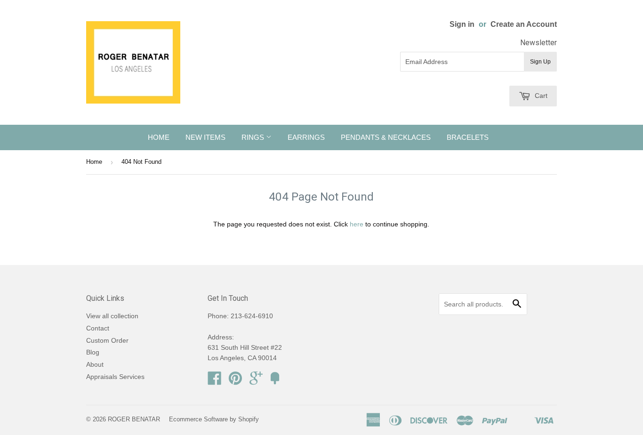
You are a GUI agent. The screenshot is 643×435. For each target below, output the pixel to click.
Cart (540, 95)
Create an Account (523, 24)
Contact (97, 328)
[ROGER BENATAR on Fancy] (275, 381)
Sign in (462, 24)
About (95, 364)
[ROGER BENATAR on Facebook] (215, 381)
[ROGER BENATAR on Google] (256, 381)
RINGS (253, 137)
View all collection (112, 316)
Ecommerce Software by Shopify (214, 419)
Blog (92, 352)
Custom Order (107, 340)
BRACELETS (468, 137)
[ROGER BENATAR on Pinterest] (235, 381)
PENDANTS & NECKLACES (386, 137)
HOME (158, 137)
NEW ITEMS (205, 137)
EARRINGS (306, 137)
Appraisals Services (115, 376)
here (356, 224)
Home (94, 161)
